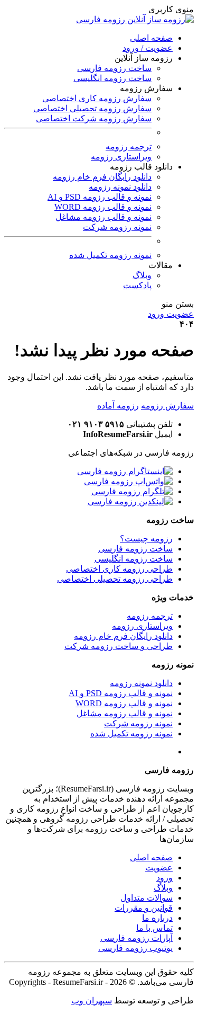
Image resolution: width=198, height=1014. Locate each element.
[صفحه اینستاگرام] (125, 471)
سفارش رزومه (167, 405)
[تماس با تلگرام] (132, 491)
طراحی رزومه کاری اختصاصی (119, 568)
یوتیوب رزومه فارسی (135, 948)
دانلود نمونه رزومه (120, 186)
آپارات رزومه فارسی (136, 937)
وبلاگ (142, 275)
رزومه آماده (118, 405)
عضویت (159, 867)
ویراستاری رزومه (121, 156)
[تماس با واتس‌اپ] (128, 481)
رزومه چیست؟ (146, 538)
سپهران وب (91, 1000)
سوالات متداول (146, 897)
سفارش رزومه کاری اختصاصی (97, 98)
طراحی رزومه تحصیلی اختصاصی (115, 578)
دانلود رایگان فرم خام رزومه (102, 176)
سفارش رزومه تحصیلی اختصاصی (92, 108)
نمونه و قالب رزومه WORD (103, 206)
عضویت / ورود (147, 47)
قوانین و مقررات (144, 907)
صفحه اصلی (151, 37)
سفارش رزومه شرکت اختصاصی (94, 118)
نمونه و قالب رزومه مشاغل (103, 216)
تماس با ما (154, 927)
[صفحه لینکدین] (130, 501)
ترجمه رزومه (129, 146)
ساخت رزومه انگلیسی (112, 78)
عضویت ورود (171, 313)
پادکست (137, 285)
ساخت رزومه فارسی (114, 68)
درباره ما (157, 917)
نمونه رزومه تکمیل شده (110, 255)
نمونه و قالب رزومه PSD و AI (100, 196)
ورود (164, 877)
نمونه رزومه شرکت (117, 227)
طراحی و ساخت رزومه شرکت (118, 646)
